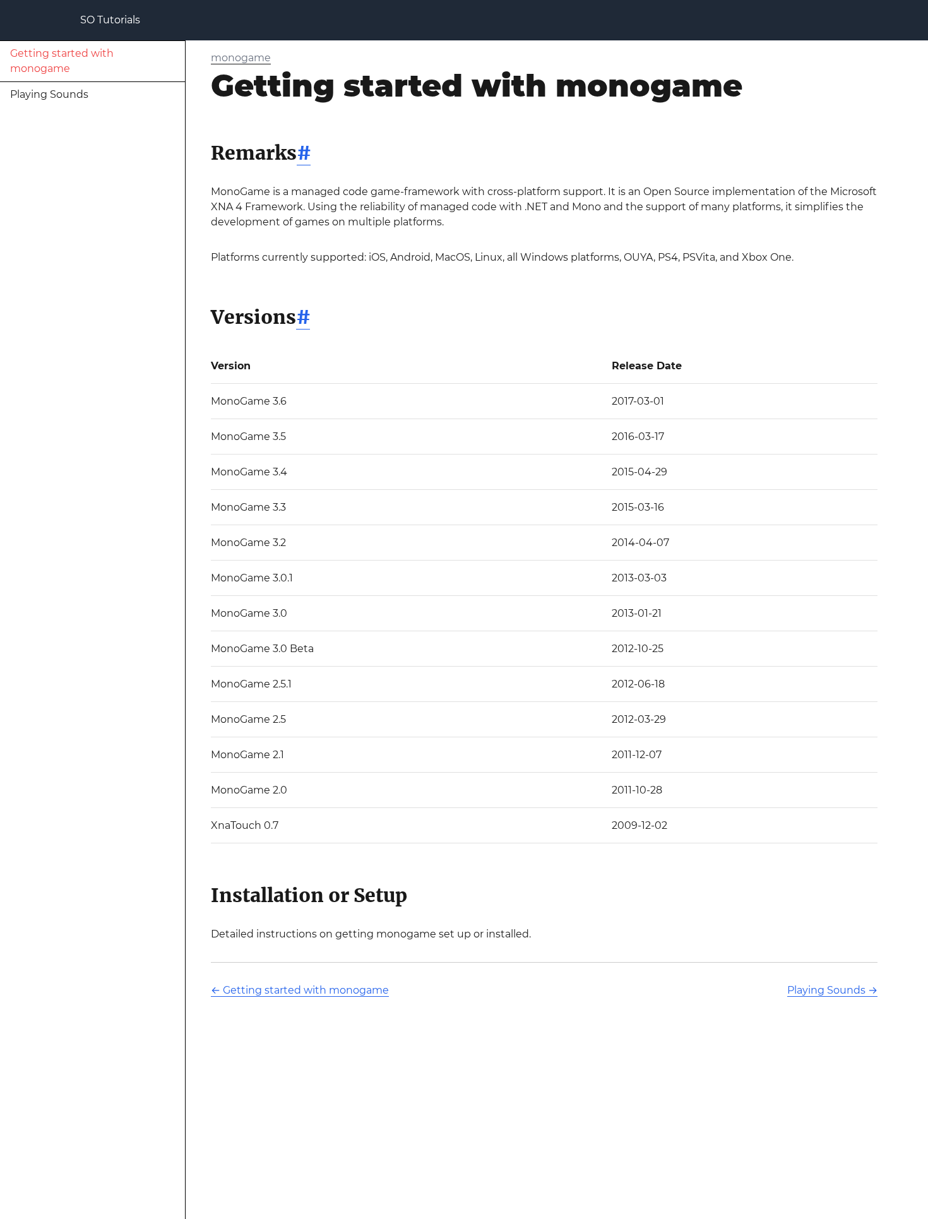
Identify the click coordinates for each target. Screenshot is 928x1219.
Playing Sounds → (832, 990)
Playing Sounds (49, 94)
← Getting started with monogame (300, 990)
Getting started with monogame (62, 60)
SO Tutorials (110, 20)
